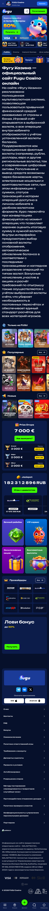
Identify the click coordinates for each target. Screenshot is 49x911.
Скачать (42, 3)
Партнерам (9, 823)
